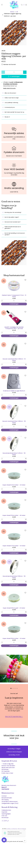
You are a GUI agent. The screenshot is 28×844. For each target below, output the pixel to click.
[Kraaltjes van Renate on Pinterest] (6, 821)
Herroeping (5, 800)
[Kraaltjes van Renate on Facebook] (2, 821)
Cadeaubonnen (6, 810)
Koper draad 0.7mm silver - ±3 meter (14, 545)
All (17, 11)
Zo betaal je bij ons (10, 107)
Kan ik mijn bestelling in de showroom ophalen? (15, 234)
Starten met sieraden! (8, 766)
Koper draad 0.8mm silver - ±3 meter (14, 638)
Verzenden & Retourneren (10, 801)
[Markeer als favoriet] (25, 280)
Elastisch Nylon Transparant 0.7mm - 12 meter (14, 295)
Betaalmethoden (7, 798)
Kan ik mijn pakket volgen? (12, 217)
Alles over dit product (10, 93)
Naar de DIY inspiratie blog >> (14, 716)
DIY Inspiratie (5, 771)
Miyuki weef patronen (8, 767)
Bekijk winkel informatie (9, 88)
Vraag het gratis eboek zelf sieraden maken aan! (14, 841)
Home (12, 11)
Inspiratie (4, 812)
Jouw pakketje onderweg (11, 102)
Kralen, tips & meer (7, 773)
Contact (4, 796)
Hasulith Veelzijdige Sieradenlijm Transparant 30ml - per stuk (14, 327)
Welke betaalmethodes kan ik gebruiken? (13, 227)
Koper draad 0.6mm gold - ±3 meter (14, 608)
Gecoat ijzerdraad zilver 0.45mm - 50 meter (14, 453)
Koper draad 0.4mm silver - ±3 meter (14, 485)
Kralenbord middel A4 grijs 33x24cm (14, 391)
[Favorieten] (24, 5)
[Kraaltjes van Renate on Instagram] (4, 821)
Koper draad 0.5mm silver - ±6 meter (14, 515)
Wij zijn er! (7, 117)
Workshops (5, 769)
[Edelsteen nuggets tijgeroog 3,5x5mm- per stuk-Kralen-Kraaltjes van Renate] (14, 32)
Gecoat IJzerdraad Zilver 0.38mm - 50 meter (14, 421)
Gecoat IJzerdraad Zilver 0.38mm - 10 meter (14, 359)
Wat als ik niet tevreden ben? (12, 222)
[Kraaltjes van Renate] (14, 4)
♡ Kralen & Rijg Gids (7, 764)
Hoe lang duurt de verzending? (13, 212)
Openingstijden (6, 814)
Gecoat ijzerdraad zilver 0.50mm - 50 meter (14, 576)
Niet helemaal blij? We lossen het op (14, 112)
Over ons (4, 816)
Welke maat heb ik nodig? (12, 98)
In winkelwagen (14, 304)
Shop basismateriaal (14, 275)
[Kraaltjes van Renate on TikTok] (8, 821)
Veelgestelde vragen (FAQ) (10, 803)
